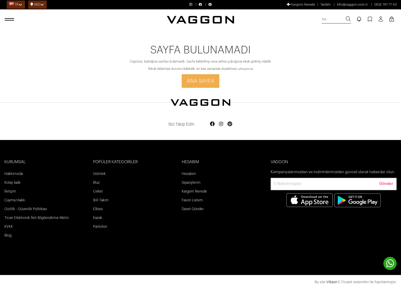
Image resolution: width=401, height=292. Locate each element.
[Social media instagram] (221, 124)
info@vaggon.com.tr (352, 4)
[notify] (359, 19)
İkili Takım (101, 200)
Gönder (386, 183)
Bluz (96, 182)
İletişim (10, 191)
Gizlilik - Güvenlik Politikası (25, 209)
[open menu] (10, 20)
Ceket (98, 191)
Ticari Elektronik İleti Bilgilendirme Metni (36, 218)
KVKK (8, 226)
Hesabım (189, 173)
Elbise (98, 209)
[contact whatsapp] (390, 263)
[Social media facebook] (212, 124)
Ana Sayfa (200, 81)
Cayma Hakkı (14, 200)
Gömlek (99, 173)
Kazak (97, 218)
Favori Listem (192, 200)
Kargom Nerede (302, 4)
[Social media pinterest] (230, 124)
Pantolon (100, 226)
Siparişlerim (191, 182)
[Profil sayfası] (381, 21)
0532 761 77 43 (385, 4)
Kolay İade (12, 182)
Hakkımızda (13, 173)
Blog (7, 235)
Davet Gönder (193, 209)
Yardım (326, 4)
